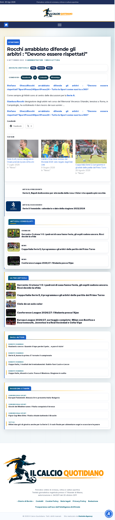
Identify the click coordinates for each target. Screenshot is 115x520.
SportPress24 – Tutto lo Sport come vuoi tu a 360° (61, 89)
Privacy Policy (79, 501)
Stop (49, 68)
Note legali (65, 501)
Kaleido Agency (85, 516)
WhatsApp (55, 77)
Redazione (93, 501)
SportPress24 (26, 89)
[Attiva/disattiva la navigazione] (59, 25)
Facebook (26, 77)
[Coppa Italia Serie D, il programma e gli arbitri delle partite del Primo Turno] (91, 151)
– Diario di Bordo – (25, 501)
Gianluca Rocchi (15, 101)
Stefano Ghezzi (17, 85)
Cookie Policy (51, 501)
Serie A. (70, 95)
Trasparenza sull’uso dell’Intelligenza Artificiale (57, 507)
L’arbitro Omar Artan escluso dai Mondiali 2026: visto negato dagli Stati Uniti (57, 162)
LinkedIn (43, 77)
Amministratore (35, 60)
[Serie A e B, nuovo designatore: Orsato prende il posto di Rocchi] (22, 149)
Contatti (39, 501)
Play (33, 68)
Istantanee (13, 42)
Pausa (41, 68)
